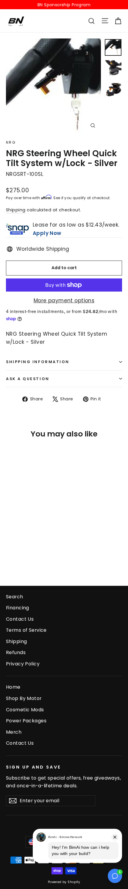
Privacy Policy (23, 663)
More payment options (64, 300)
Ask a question (27, 378)
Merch (13, 732)
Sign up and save (33, 767)
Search (14, 596)
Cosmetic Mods (25, 709)
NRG (11, 142)
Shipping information (37, 361)
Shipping (15, 210)
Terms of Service (26, 630)
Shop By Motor (24, 698)
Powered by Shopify (64, 882)
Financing (17, 607)
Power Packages (26, 720)
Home (13, 687)
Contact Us (20, 619)
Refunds (16, 652)
